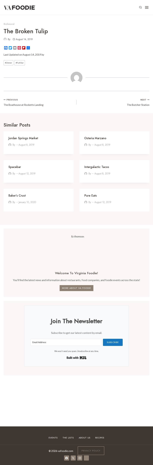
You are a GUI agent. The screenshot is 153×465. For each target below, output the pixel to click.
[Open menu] (146, 7)
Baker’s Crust (17, 195)
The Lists (68, 437)
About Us (84, 437)
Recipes (99, 437)
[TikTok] (86, 458)
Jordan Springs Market (23, 138)
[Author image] (5, 39)
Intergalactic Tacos (96, 167)
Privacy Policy (91, 450)
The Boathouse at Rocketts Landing (23, 102)
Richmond (9, 24)
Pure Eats (90, 195)
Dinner (8, 63)
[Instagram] (79, 458)
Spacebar (14, 167)
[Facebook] (66, 458)
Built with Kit (77, 357)
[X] (73, 458)
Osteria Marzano (95, 138)
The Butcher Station (138, 102)
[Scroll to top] (145, 426)
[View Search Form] (140, 7)
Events (53, 437)
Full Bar (20, 63)
